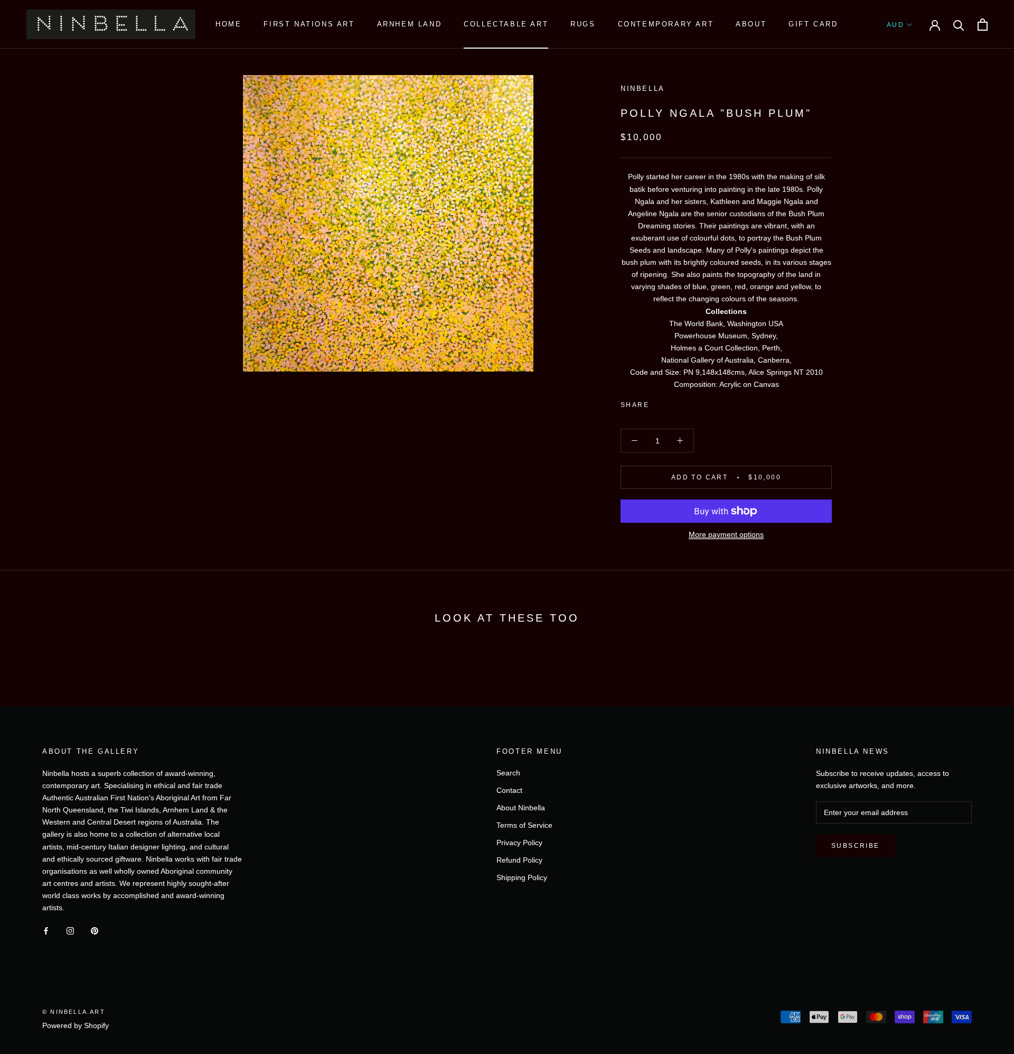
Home (228, 24)
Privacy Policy (519, 842)
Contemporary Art (666, 24)
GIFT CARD (813, 24)
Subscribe (855, 845)
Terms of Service (524, 825)
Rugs (582, 24)
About (751, 24)
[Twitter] (673, 403)
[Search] (958, 24)
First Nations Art (309, 24)
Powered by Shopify (75, 1025)
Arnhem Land (409, 24)
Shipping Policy (521, 877)
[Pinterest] (686, 403)
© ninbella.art (73, 1012)
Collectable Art (506, 24)
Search (508, 773)
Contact (509, 790)
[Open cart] (983, 25)
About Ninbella (520, 807)
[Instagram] (70, 930)
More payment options (726, 534)
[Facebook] (659, 403)
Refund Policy (519, 860)
